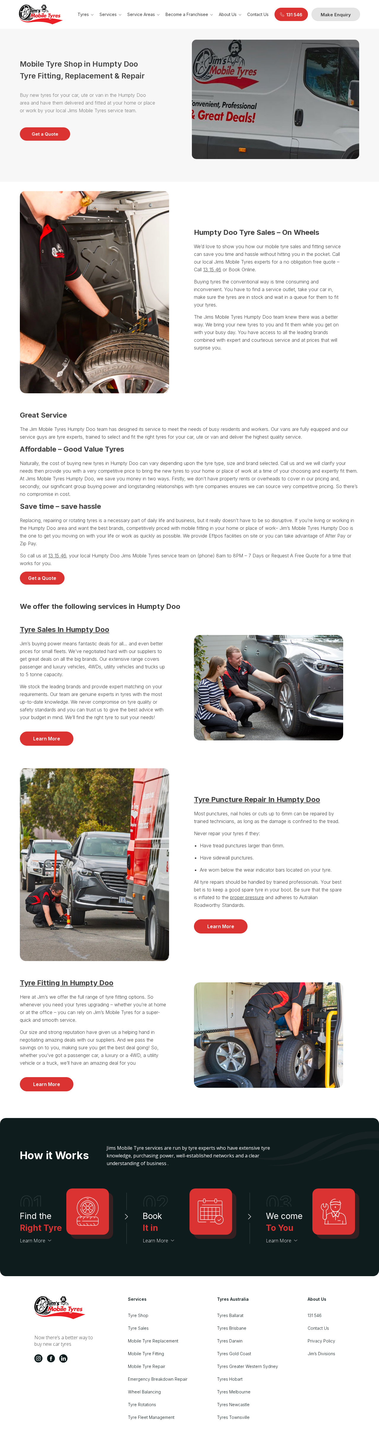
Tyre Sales (138, 1328)
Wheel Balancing (144, 1391)
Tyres (83, 14)
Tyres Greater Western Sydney (247, 1366)
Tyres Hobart (230, 1379)
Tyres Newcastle (233, 1404)
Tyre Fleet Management (151, 1417)
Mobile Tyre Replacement (153, 1340)
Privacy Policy (321, 1340)
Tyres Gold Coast (234, 1353)
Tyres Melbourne (233, 1391)
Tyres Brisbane (231, 1328)
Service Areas (141, 14)
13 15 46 (212, 269)
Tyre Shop (138, 1315)
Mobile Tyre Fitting (146, 1353)
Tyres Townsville (233, 1417)
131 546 (315, 1315)
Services (108, 14)
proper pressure (247, 897)
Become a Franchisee (187, 14)
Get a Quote (45, 134)
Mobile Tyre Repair (146, 1366)
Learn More (46, 739)
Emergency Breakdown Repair (157, 1379)
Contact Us (258, 14)
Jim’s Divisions (321, 1353)
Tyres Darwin (230, 1340)
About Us (228, 14)
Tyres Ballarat (230, 1315)
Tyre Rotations (142, 1404)
